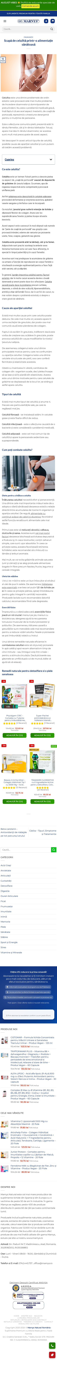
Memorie (5, 921)
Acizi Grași (6, 865)
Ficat (3, 901)
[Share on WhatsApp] (21, 818)
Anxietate (6, 870)
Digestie (5, 891)
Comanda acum (30, 6)
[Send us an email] (12, 1270)
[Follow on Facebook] (3, 1270)
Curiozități (6, 881)
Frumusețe (28, 37)
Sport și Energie (9, 942)
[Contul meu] (46, 21)
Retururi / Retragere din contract (28, 1320)
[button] (53, 21)
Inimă (4, 916)
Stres (3, 947)
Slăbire (4, 937)
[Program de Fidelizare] (52, 1355)
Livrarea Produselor (28, 1318)
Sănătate (5, 932)
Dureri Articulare (9, 896)
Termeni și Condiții (33, 1322)
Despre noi (26, 1316)
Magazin (38, 1316)
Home (16, 1316)
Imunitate (6, 911)
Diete (4, 495)
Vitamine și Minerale (11, 952)
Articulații (6, 875)
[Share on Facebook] (26, 818)
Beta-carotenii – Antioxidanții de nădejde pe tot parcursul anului (14, 832)
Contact (48, 1322)
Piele (3, 927)
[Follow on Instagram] (8, 1270)
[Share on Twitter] (31, 818)
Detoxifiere (6, 886)
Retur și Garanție (13, 1322)
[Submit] (51, 29)
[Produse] (5, 21)
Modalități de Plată (29, 1324)
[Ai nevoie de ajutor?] (52, 1345)
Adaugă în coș (14, 735)
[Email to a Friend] (36, 818)
